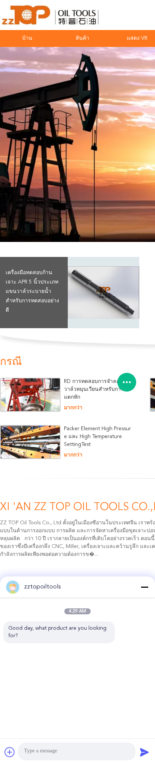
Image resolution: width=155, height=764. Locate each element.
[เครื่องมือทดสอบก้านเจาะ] (77, 144)
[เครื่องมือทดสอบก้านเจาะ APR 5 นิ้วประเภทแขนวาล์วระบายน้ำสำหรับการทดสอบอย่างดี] (103, 292)
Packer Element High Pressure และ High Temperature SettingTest (97, 436)
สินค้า (82, 38)
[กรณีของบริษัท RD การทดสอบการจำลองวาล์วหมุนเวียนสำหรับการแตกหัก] (30, 394)
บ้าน (27, 38)
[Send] (144, 752)
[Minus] (144, 586)
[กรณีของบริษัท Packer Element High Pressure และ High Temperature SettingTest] (30, 442)
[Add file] (10, 752)
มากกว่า (73, 407)
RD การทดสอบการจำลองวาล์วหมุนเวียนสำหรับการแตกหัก (94, 389)
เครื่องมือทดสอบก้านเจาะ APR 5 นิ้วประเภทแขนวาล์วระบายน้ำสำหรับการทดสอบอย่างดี (32, 291)
